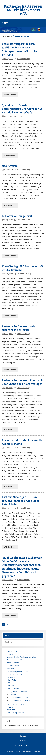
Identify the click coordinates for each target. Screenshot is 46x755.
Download (10, 710)
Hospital (11, 677)
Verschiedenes (14, 688)
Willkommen (11, 651)
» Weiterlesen (10, 95)
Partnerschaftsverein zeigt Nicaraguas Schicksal (19, 328)
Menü (5, 23)
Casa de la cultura (15, 674)
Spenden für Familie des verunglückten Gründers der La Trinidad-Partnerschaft (22, 108)
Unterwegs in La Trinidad (20, 700)
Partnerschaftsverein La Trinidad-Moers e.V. (24, 9)
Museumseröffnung (16, 683)
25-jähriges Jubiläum (18, 692)
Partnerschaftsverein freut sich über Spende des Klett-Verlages (22, 382)
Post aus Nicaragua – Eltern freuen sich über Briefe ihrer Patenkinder (20, 500)
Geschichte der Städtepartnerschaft (21, 657)
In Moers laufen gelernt (17, 216)
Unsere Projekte (13, 663)
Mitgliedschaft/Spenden (16, 704)
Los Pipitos (12, 680)
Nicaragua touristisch (19, 697)
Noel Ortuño (10, 165)
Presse (11, 686)
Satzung (9, 707)
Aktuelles (10, 654)
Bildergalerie (11, 668)
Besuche (14, 695)
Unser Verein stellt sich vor (17, 660)
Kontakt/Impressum (15, 713)
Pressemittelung (23, 59)
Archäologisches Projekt (18, 672)
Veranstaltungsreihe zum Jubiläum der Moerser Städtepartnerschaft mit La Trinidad (19, 49)
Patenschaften (12, 665)
